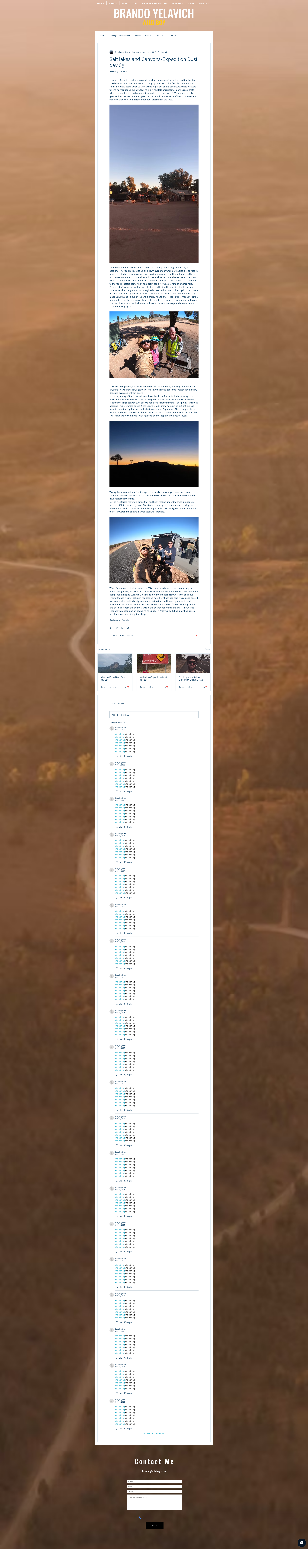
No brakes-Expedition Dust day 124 (153, 678)
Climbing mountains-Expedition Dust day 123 (191, 678)
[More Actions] (197, 728)
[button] (207, 36)
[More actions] (197, 52)
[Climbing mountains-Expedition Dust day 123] (193, 663)
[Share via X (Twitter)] (116, 628)
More (172, 35)
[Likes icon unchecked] (116, 756)
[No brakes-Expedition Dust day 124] (154, 663)
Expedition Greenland (144, 35)
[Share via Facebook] (110, 628)
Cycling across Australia (119, 620)
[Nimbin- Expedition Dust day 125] (115, 663)
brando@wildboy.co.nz (154, 1471)
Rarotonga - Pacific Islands (119, 35)
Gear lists (161, 35)
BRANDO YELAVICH (154, 13)
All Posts (100, 35)
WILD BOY (153, 22)
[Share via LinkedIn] (122, 628)
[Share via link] (128, 628)
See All (208, 649)
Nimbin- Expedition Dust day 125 (112, 678)
